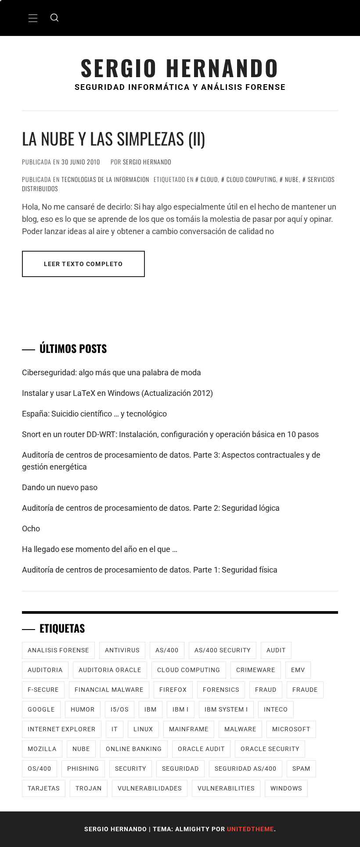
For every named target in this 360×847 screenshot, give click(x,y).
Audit (276, 650)
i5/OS (120, 709)
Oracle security (270, 748)
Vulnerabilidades (150, 788)
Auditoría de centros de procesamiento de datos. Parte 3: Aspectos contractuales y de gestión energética (171, 460)
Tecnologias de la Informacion (105, 179)
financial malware (109, 689)
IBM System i (226, 709)
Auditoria (45, 669)
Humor (83, 709)
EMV (298, 669)
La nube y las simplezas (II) (113, 138)
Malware (240, 729)
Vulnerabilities (226, 788)
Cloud (209, 179)
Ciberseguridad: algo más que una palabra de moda (111, 372)
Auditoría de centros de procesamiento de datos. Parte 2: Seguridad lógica (151, 507)
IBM (150, 709)
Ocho (31, 528)
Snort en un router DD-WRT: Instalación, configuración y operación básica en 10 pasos (170, 434)
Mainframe (189, 729)
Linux (143, 729)
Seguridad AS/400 (246, 768)
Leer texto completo (83, 263)
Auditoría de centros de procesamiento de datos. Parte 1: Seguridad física (149, 569)
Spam (301, 768)
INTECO (276, 709)
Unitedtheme (250, 829)
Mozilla (42, 748)
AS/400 (167, 650)
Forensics (221, 689)
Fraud (266, 689)
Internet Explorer (62, 729)
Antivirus (122, 650)
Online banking (134, 748)
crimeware (255, 669)
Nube (292, 179)
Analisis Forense (58, 650)
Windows (286, 788)
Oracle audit (201, 748)
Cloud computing (251, 179)
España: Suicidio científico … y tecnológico (94, 413)
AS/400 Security (222, 650)
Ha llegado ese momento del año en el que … (99, 549)
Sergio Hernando (180, 67)
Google (41, 709)
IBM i (181, 709)
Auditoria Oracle (110, 669)
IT (115, 729)
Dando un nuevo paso (59, 487)
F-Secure (43, 689)
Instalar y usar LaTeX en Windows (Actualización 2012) (117, 393)
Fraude (305, 689)
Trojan (89, 788)
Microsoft (291, 729)
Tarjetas (44, 788)
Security (130, 768)
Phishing (83, 768)
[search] (54, 18)
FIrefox (173, 689)
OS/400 (39, 768)
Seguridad (180, 768)
